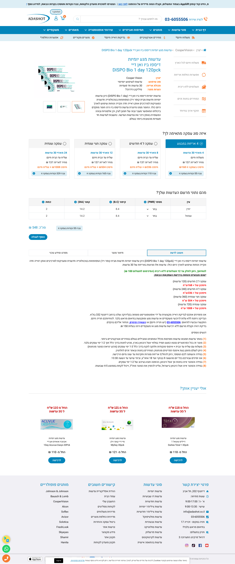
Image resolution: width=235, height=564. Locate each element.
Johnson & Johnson (57, 491)
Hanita (64, 542)
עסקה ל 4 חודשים (141, 143)
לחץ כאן (130, 4)
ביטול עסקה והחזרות (104, 522)
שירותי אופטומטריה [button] (100, 30)
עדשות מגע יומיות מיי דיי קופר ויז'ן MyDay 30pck (118, 442)
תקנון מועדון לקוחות (104, 542)
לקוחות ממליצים (106, 507)
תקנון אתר (109, 537)
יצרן (198, 50)
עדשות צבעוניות (153, 522)
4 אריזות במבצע (187, 143)
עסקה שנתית (53, 143)
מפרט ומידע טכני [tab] (58, 253)
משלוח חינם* (183, 37)
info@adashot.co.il (194, 512)
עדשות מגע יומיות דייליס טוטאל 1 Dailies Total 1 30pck (178, 442)
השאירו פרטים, (137, 322)
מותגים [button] (157, 30)
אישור (58, 560)
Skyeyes (63, 532)
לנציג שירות (196, 19)
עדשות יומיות (155, 491)
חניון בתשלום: (192, 534)
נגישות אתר (109, 527)
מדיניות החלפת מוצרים (103, 517)
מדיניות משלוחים (106, 512)
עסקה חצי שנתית (96, 143)
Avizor (64, 517)
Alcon (65, 507)
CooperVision (184, 50)
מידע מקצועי (108, 532)
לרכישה (178, 460)
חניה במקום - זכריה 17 (193, 524)
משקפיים (53, 30)
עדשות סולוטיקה (153, 527)
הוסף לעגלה (38, 237)
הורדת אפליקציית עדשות (102, 491)
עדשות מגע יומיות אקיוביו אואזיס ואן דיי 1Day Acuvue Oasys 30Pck (57, 442)
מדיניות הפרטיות (77, 560)
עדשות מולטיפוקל (152, 517)
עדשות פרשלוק (153, 532)
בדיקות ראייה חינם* (115, 37)
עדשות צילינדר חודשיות (149, 512)
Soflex (64, 512)
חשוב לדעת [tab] (176, 253)
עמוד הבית (109, 496)
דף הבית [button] (201, 30)
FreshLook (62, 527)
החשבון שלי (108, 501)
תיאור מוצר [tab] (117, 253)
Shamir (64, 537)
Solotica (63, 522)
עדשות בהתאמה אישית (150, 542)
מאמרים (74, 30)
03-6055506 (174, 322)
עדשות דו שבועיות (152, 496)
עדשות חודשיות (153, 501)
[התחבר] (56, 18)
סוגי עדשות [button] (179, 30)
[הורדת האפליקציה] (6, 539)
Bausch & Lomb (59, 496)
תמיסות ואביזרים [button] (133, 30)
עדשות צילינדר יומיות (150, 507)
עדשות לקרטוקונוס (152, 537)
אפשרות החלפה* (49, 37)
